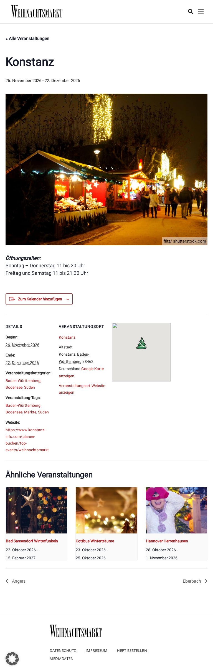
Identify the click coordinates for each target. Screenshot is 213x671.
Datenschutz (63, 650)
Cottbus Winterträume (95, 541)
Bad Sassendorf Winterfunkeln (32, 541)
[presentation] (36, 510)
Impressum (97, 650)
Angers (18, 581)
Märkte (30, 412)
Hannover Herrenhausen (167, 541)
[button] (12, 659)
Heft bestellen (132, 650)
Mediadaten (61, 658)
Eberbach (192, 581)
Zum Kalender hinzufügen (40, 299)
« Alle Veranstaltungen (27, 38)
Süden (29, 387)
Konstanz (67, 337)
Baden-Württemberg (23, 380)
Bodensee (14, 387)
